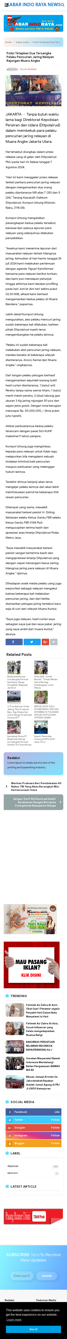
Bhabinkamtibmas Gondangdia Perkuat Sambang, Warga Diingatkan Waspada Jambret (17, 682)
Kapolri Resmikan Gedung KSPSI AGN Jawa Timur (44, 739)
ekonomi (12, 1173)
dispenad (12, 1166)
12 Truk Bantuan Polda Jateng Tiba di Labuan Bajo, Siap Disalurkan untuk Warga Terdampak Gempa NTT (19, 712)
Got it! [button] (34, 1329)
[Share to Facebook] (14, 642)
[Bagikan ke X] (32, 642)
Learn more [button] (14, 1319)
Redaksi (13, 758)
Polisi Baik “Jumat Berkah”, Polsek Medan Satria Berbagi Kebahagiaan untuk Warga (46, 682)
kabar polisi (22, 42)
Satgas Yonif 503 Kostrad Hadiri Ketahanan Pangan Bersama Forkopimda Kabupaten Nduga (34, 802)
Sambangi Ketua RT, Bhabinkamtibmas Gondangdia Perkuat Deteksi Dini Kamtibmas (19, 740)
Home (8, 42)
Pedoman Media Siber (46, 1302)
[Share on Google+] (45, 642)
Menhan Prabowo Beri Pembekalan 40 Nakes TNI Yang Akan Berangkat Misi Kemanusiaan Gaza (36, 786)
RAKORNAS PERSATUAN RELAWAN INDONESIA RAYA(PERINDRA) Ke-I (40, 1045)
